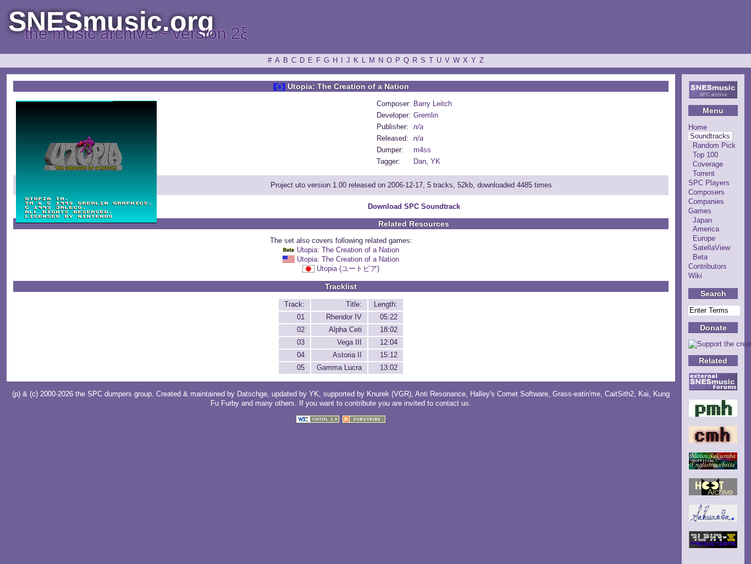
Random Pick (714, 145)
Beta (700, 257)
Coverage (708, 164)
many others (275, 403)
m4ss (422, 150)
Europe (704, 238)
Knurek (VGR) (389, 394)
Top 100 (705, 155)
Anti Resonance (440, 394)
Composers (706, 192)
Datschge (252, 394)
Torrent (704, 173)
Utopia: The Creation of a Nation (348, 250)
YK (435, 161)
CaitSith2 (619, 394)
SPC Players (709, 183)
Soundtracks (710, 136)
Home (697, 127)
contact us (452, 403)
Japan (702, 220)
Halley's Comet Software (509, 394)
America (706, 229)
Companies (706, 201)
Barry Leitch (432, 103)
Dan (419, 161)
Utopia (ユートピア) (348, 268)
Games (699, 211)
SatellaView (711, 248)
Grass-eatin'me (576, 394)
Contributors (707, 266)
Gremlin (425, 115)
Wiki (695, 276)
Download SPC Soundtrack (414, 206)
